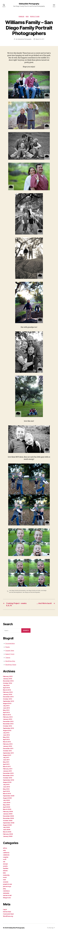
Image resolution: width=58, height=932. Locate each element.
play (4, 888)
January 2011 (7, 771)
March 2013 (7, 714)
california (6, 852)
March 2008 (7, 832)
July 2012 (6, 733)
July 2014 (6, 685)
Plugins (7, 647)
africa (5, 848)
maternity (6, 875)
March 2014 (7, 690)
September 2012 (8, 728)
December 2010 (8, 773)
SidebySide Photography (29, 4)
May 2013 (6, 710)
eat (4, 861)
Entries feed (7, 911)
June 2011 (6, 760)
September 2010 (8, 780)
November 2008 (8, 818)
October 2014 (7, 683)
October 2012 (7, 726)
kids (27, 16)
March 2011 (7, 766)
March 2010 (7, 793)
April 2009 (6, 807)
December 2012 (8, 721)
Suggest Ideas (9, 650)
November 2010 (8, 775)
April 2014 (6, 687)
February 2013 (8, 717)
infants (5, 870)
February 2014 (8, 692)
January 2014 (7, 694)
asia (4, 850)
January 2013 (7, 719)
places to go (7, 886)
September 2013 (8, 701)
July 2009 (6, 800)
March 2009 (7, 809)
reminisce (6, 891)
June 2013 (6, 708)
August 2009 (7, 798)
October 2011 (7, 751)
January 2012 (7, 746)
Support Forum (9, 654)
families (21, 16)
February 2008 (8, 834)
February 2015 (8, 676)
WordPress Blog (10, 661)
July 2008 (6, 827)
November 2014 (8, 681)
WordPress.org (8, 916)
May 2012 (6, 737)
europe (5, 864)
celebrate (6, 855)
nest (4, 879)
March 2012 (7, 742)
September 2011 (8, 753)
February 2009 (8, 811)
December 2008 (8, 816)
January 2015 (7, 678)
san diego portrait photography (31, 592)
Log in (5, 909)
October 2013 (7, 699)
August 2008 (7, 825)
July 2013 (6, 705)
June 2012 (6, 735)
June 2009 (6, 802)
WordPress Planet (10, 664)
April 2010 (6, 791)
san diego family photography (17, 590)
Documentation (10, 643)
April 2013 (6, 712)
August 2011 (7, 755)
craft (4, 859)
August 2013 (7, 703)
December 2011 (8, 748)
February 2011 (7, 769)
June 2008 (6, 829)
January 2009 (7, 814)
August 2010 (7, 782)
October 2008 (7, 820)
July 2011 (6, 757)
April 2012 (6, 739)
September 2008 (8, 823)
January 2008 (7, 836)
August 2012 (7, 730)
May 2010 (6, 789)
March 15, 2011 (40, 39)
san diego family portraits (33, 590)
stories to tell (7, 895)
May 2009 (6, 805)
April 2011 (6, 764)
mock (5, 877)
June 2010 (6, 787)
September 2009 (8, 796)
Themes (7, 657)
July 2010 (6, 784)
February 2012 (7, 744)
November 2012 (8, 724)
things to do (7, 897)
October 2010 (7, 778)
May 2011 (6, 762)
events (5, 866)
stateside (6, 893)
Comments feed (8, 914)
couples (5, 857)
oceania (5, 882)
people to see (34, 16)
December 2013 (8, 696)
